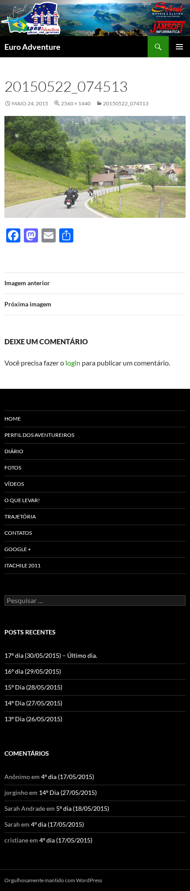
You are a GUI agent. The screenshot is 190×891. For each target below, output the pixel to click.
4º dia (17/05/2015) (67, 776)
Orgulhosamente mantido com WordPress (53, 880)
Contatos (18, 532)
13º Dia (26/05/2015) (33, 719)
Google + (17, 549)
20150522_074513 (125, 103)
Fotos (12, 467)
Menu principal (179, 46)
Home (12, 418)
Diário (13, 451)
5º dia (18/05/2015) (82, 808)
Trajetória (20, 516)
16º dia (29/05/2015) (32, 671)
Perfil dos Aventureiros (39, 435)
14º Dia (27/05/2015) (33, 703)
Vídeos (14, 484)
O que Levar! (22, 500)
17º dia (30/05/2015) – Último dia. (50, 655)
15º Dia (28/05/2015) (33, 687)
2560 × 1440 (76, 103)
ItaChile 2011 (22, 565)
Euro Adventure (32, 47)
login (72, 362)
